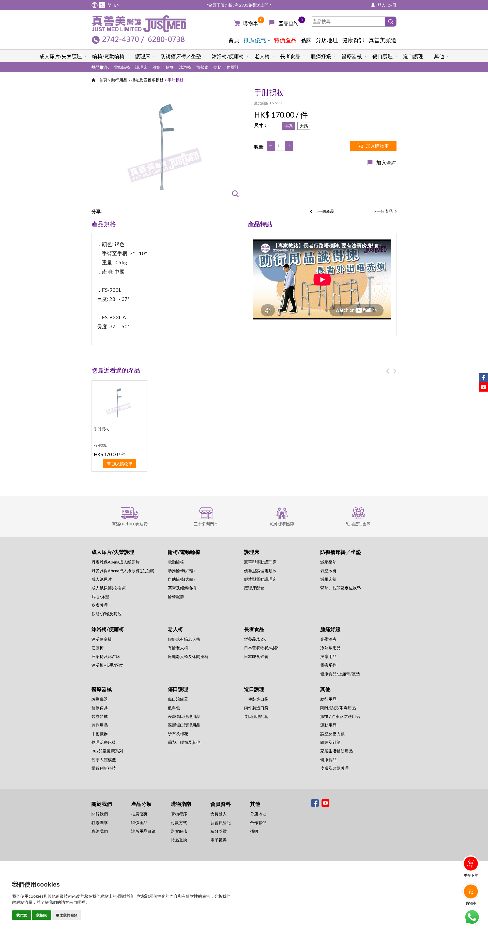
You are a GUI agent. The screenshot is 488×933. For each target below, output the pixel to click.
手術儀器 (100, 733)
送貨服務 (179, 831)
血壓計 (233, 67)
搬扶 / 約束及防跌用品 (340, 716)
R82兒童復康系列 (107, 750)
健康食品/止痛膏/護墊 (340, 673)
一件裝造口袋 (256, 699)
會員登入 (218, 813)
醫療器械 (352, 56)
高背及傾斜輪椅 (182, 587)
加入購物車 (377, 146)
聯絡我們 (100, 831)
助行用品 (119, 79)
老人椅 (262, 56)
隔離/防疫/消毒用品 (338, 707)
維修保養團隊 (282, 523)
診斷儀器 (100, 699)
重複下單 (471, 875)
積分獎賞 (218, 831)
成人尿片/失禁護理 (60, 56)
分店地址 (327, 40)
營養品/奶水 (255, 639)
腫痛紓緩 (321, 56)
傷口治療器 (178, 699)
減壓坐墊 (328, 561)
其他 (439, 56)
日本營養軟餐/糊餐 (261, 647)
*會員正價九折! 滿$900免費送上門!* (238, 5)
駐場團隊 (100, 822)
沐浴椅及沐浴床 (106, 656)
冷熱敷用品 (330, 647)
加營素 (202, 67)
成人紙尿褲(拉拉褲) (109, 587)
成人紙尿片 (102, 579)
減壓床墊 (328, 579)
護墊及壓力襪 (332, 733)
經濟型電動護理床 (260, 579)
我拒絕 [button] (41, 915)
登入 (381, 5)
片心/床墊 (100, 596)
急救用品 (100, 724)
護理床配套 (254, 587)
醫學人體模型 (104, 759)
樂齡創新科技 (104, 768)
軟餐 (170, 67)
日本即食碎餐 (256, 656)
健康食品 (328, 759)
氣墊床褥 (328, 570)
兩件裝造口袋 (256, 707)
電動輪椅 (122, 67)
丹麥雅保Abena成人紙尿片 (116, 561)
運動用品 (328, 724)
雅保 (156, 67)
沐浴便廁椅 (102, 639)
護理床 (142, 56)
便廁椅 (98, 647)
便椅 (218, 67)
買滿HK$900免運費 (130, 523)
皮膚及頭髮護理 (334, 768)
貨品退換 (179, 839)
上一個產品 (324, 211)
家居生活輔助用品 (336, 750)
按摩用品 (328, 656)
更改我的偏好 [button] (66, 915)
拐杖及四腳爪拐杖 (147, 79)
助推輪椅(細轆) (181, 570)
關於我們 (100, 813)
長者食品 (290, 56)
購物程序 (179, 813)
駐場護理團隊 (358, 523)
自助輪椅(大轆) (181, 579)
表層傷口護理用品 (184, 716)
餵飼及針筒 (330, 742)
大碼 (304, 125)
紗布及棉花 (178, 733)
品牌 (306, 40)
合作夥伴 (258, 822)
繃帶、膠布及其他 (184, 742)
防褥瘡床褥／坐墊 (181, 56)
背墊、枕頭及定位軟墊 (340, 587)
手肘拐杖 (175, 79)
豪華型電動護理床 (260, 561)
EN (117, 5)
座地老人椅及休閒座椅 (188, 656)
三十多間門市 (206, 523)
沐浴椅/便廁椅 (228, 56)
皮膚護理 (100, 605)
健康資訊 (353, 40)
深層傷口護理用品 (184, 724)
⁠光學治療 (328, 639)
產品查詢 (288, 23)
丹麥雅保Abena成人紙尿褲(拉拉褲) (123, 570)
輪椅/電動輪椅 (108, 56)
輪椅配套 (176, 596)
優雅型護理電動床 (260, 570)
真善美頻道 (382, 40)
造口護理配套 (256, 716)
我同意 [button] (21, 915)
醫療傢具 (100, 707)
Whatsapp (471, 917)
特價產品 (285, 40)
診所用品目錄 (143, 831)
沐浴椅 (185, 67)
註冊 (392, 5)
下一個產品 (382, 211)
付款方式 (179, 822)
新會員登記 (220, 822)
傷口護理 (382, 56)
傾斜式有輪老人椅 (184, 639)
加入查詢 (386, 162)
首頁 (233, 40)
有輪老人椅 (178, 647)
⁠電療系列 (328, 665)
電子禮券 (218, 839)
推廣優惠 (254, 40)
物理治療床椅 (104, 742)
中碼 (288, 125)
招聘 (254, 831)
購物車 (250, 23)
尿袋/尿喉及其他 (106, 613)
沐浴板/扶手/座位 (107, 665)
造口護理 (413, 56)
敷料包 (174, 707)
